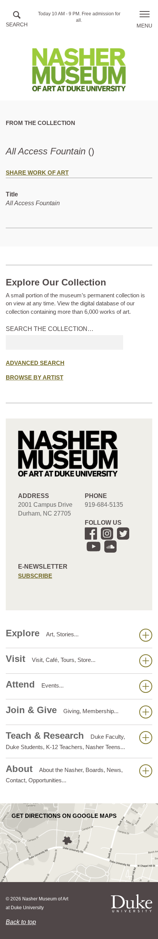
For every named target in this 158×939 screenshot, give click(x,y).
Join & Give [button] (62, 710)
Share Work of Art (37, 172)
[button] (17, 20)
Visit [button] (50, 659)
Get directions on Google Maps (64, 816)
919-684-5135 (104, 504)
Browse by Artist (34, 377)
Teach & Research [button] (65, 740)
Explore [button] (42, 633)
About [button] (64, 773)
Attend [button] (35, 684)
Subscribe (35, 575)
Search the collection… (50, 329)
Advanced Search (35, 363)
